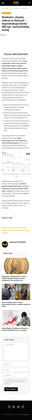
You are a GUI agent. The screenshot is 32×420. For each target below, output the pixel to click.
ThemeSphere (25, 414)
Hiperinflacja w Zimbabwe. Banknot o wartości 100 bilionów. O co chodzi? (15, 329)
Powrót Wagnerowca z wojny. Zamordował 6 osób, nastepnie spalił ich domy (16, 304)
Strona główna (5, 8)
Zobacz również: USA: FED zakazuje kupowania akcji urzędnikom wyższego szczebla (15, 230)
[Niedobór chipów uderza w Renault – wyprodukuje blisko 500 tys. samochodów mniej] (16, 42)
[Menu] (3, 3)
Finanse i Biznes (15, 8)
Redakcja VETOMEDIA (18, 242)
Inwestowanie (24, 8)
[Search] (29, 3)
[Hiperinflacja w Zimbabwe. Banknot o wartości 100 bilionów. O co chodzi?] (16, 318)
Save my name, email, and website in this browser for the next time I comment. (15, 382)
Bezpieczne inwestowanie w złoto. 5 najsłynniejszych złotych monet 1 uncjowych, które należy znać (14, 278)
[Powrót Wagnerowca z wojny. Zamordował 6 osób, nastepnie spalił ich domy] (16, 292)
